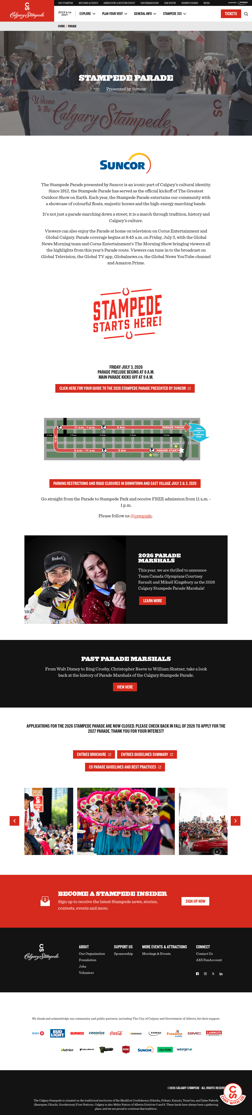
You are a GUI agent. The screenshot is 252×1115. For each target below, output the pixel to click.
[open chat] (233, 1094)
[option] (126, 823)
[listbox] (126, 823)
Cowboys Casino (190, 3)
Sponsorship (123, 954)
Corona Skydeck (67, 10)
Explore (85, 14)
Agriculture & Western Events (119, 3)
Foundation (87, 960)
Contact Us (204, 954)
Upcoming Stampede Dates (188, 10)
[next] (235, 821)
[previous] (14, 821)
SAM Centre (170, 3)
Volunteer (86, 973)
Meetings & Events (88, 3)
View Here (125, 687)
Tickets (231, 13)
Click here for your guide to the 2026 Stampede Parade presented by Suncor (122, 388)
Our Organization (150, 3)
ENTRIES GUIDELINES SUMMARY (144, 754)
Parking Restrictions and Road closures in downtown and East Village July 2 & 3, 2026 (124, 483)
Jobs (82, 966)
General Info (143, 14)
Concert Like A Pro (69, 6)
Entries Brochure (91, 754)
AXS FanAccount (209, 960)
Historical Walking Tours (187, 10)
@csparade (141, 516)
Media (207, 3)
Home (61, 26)
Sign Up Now (195, 901)
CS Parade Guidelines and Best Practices (122, 767)
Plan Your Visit (112, 14)
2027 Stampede (65, 3)
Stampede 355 (172, 14)
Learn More (152, 600)
